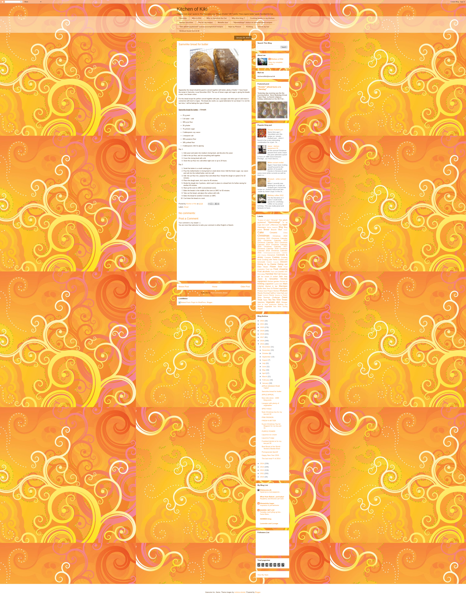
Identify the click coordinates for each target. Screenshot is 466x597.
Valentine (261, 302)
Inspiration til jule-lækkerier (269, 505)
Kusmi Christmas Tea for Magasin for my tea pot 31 (271, 426)
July (264, 363)
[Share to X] (213, 204)
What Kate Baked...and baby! (272, 497)
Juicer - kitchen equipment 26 (273, 147)
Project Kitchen (273, 291)
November (266, 350)
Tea (269, 300)
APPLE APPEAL (268, 395)
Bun (280, 229)
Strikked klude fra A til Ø (189, 31)
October (265, 353)
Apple (284, 225)
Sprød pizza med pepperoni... (270, 492)
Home (214, 287)
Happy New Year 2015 (270, 455)
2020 (262, 327)
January (265, 383)
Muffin (260, 288)
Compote (268, 257)
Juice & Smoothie (268, 279)
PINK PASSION (267, 417)
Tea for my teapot (205, 22)
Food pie (269, 269)
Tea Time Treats (279, 300)
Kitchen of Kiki (192, 9)
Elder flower (263, 267)
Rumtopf (266, 293)
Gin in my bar (263, 27)
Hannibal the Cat (273, 274)
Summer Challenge (271, 297)
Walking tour (282, 304)
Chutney (263, 255)
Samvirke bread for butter (271, 391)
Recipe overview (186, 22)
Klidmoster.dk (265, 490)
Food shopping (280, 269)
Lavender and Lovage (269, 523)
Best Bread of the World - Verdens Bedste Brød (271, 448)
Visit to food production (267, 304)
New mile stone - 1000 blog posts (270, 399)
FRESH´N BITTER (269, 421)
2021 (262, 324)
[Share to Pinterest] (218, 204)
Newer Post (184, 287)
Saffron (273, 293)
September (266, 357)
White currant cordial (275, 162)
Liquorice (269, 284)
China (285, 233)
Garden (281, 272)
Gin (286, 272)
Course (269, 262)
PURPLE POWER (268, 431)
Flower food (276, 266)
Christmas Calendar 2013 (268, 242)
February (266, 380)
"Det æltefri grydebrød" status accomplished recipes (201, 27)
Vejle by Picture (234, 27)
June (264, 367)
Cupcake (276, 262)
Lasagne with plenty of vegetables (270, 404)
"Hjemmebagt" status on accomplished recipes (252, 22)
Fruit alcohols (264, 271)
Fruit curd (274, 272)
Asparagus (262, 227)
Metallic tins (223, 22)
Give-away (261, 274)
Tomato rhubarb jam (275, 130)
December (266, 347)
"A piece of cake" (264, 220)
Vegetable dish (273, 302)
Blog (281, 227)
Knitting (249, 27)
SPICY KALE (266, 409)
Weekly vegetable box (267, 306)
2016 (262, 341)
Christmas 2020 (280, 236)
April (264, 373)
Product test (262, 291)
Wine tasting (282, 306)
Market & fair (271, 286)
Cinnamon (271, 255)
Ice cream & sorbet (269, 276)
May (264, 370)
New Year (266, 288)
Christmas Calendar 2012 (275, 240)
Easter (273, 264)
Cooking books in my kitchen (262, 18)
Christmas (263, 235)
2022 (262, 321)
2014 (262, 463)
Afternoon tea (276, 225)
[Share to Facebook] (216, 204)
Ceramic (273, 232)
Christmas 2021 (264, 238)
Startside (183, 18)
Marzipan (283, 286)
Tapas (265, 300)
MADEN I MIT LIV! (267, 510)
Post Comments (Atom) (219, 293)
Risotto (260, 293)
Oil (272, 288)
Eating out (282, 264)
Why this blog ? (238, 18)
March (265, 376)
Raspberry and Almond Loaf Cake (272, 499)
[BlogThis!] (211, 204)
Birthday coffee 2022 (275, 195)
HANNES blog (265, 519)
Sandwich (266, 295)
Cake (261, 232)
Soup (260, 297)
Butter (285, 229)
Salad (279, 293)
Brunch (273, 230)
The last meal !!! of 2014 (271, 458)
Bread (186, 207)
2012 (262, 470)
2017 (262, 337)
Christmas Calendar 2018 (268, 248)
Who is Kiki (196, 18)
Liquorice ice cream (269, 435)
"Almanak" (274, 220)
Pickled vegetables (280, 288)
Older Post (245, 287)
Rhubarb (283, 291)
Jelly (285, 276)
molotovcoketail (239, 592)
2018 (262, 334)
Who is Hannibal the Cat (217, 18)
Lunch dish (278, 284)
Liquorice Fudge (268, 438)
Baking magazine (272, 227)
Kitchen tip (283, 281)
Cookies (276, 257)
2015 (262, 344)
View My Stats (263, 575)
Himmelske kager (267, 503)
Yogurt (260, 309)
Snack (285, 295)
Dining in (262, 264)
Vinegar (284, 302)
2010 (262, 477)
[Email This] (209, 204)
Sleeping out (278, 295)
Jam (281, 276)
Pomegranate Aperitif (270, 452)
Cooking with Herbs (269, 260)
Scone (271, 295)
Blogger (257, 592)
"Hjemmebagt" (274, 222)
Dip (268, 264)
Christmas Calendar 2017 (275, 246)
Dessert (283, 262)
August (265, 360)
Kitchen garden (273, 281)
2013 (262, 467)
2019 (262, 331)
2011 (262, 473)
